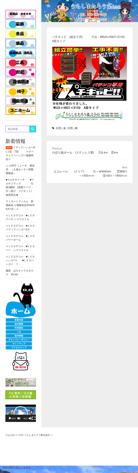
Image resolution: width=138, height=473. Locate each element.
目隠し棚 (72, 128)
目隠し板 (61, 128)
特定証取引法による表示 (15, 467)
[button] (20, 413)
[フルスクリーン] (34, 418)
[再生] (10, 418)
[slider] (19, 418)
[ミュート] (30, 418)
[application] (20, 413)
